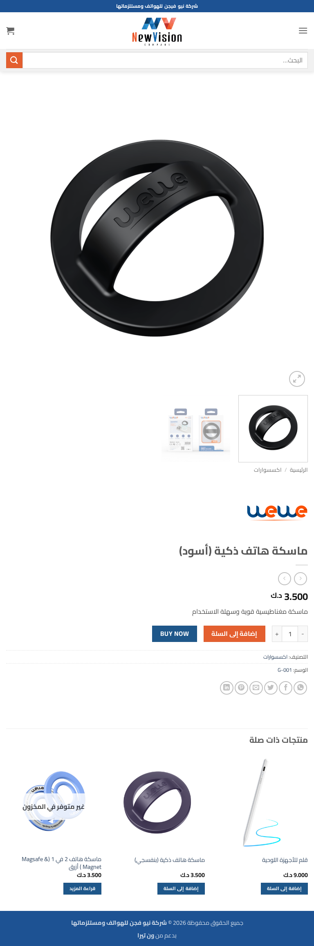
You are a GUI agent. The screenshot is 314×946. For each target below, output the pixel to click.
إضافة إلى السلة (234, 634)
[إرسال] (14, 60)
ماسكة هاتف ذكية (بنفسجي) (170, 860)
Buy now (174, 634)
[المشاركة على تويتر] (271, 688)
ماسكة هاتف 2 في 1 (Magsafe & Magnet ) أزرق (61, 862)
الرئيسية (299, 469)
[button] (303, 30)
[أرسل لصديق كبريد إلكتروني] (256, 688)
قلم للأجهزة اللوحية (285, 860)
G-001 (285, 670)
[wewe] (277, 513)
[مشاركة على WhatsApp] (300, 688)
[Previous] (291, 238)
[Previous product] (284, 578)
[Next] (16, 238)
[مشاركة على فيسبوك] (285, 688)
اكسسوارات (268, 469)
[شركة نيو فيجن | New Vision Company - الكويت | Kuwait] (157, 30)
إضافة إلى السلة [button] (284, 888)
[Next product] (300, 578)
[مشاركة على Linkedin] (226, 688)
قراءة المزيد (82, 888)
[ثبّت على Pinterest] (241, 688)
